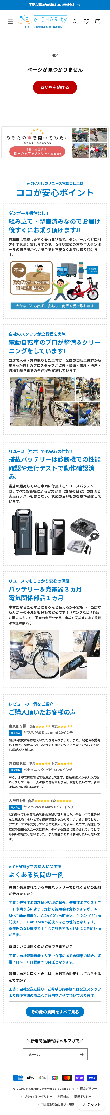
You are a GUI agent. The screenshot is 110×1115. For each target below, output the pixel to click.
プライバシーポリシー (38, 1096)
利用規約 (63, 1096)
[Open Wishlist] (86, 21)
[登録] (81, 1054)
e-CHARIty (33, 1088)
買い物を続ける (55, 87)
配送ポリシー (82, 1096)
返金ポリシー (88, 1088)
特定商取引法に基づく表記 (58, 1104)
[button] (10, 21)
